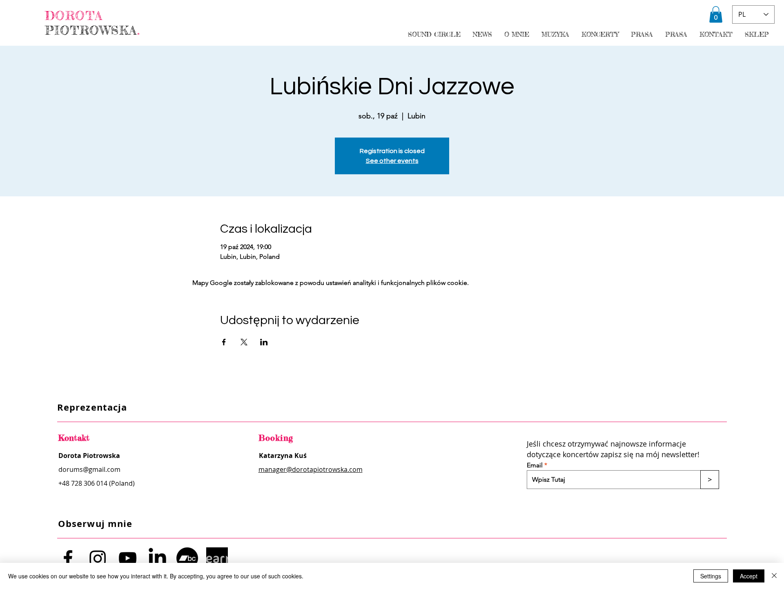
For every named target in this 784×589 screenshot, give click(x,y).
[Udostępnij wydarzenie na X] (244, 342)
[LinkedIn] (157, 558)
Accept (748, 576)
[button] (716, 14)
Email (535, 465)
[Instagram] (98, 558)
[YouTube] (127, 558)
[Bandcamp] (187, 558)
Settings (710, 576)
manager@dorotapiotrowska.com (310, 469)
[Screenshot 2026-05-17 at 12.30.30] (217, 558)
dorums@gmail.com (89, 469)
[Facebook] (68, 558)
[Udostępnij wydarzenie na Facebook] (224, 342)
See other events (392, 161)
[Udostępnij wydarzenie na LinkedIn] (264, 342)
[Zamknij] (774, 575)
